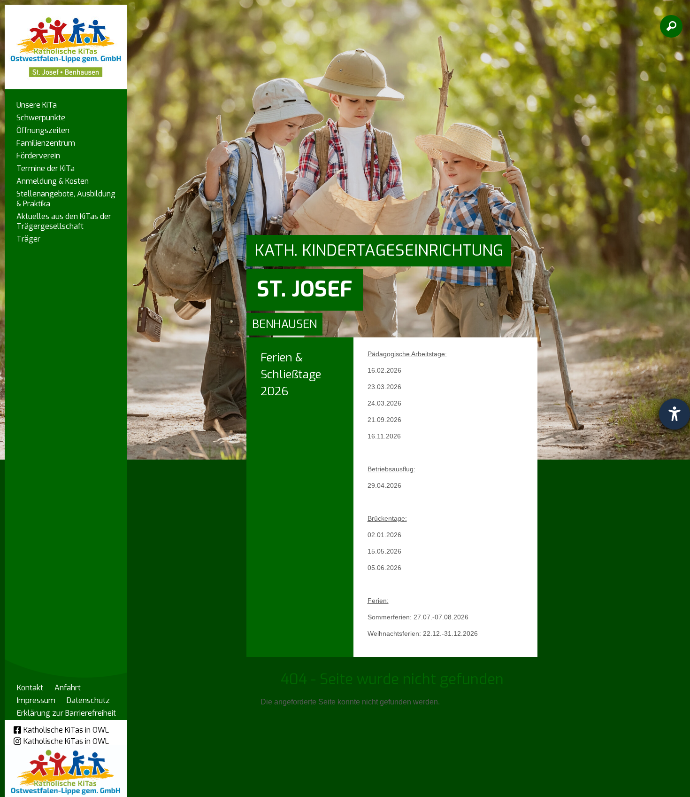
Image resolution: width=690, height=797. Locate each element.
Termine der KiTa (45, 168)
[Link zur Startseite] (66, 42)
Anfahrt (67, 688)
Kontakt (30, 688)
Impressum (36, 700)
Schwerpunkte (40, 118)
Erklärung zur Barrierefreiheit (66, 713)
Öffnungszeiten (42, 130)
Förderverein (38, 156)
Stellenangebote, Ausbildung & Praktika (65, 199)
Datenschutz (88, 700)
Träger (28, 239)
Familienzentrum (45, 143)
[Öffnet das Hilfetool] (674, 414)
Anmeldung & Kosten (52, 181)
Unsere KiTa (36, 105)
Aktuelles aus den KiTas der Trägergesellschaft (63, 221)
